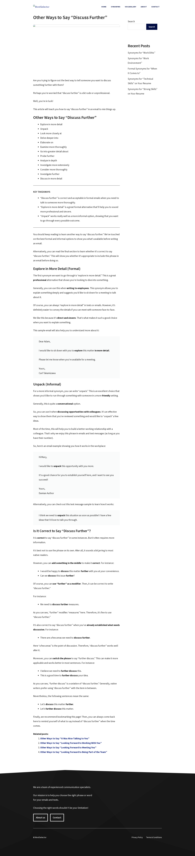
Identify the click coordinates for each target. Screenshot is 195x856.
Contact (155, 7)
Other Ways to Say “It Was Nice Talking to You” (64, 738)
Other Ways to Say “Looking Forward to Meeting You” (68, 747)
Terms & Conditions (154, 837)
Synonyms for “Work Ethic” (141, 52)
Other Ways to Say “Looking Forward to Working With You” (71, 742)
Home (103, 7)
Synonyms (115, 7)
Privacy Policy (137, 837)
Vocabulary (130, 7)
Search (131, 21)
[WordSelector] (41, 6)
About (144, 7)
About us (40, 817)
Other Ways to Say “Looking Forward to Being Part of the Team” (73, 752)
